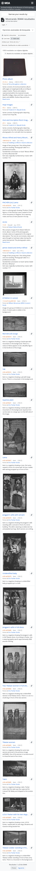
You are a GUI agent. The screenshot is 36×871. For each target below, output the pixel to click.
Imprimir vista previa (9, 35)
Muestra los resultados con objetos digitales (19, 53)
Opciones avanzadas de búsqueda (16, 30)
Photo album (8, 79)
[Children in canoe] (10, 298)
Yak (4, 369)
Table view (16, 38)
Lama (5, 457)
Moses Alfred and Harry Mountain (16, 138)
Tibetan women (9, 742)
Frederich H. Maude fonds (17, 110)
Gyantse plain (8, 400)
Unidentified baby (10, 573)
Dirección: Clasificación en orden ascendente (15, 45)
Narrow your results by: (18, 14)
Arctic (5, 222)
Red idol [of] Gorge (10, 334)
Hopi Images (8, 105)
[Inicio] (6, 3)
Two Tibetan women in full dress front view (16, 686)
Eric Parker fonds (14, 208)
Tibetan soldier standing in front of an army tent (16, 848)
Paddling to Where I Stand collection (20, 143)
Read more (6, 99)
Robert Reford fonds (15, 227)
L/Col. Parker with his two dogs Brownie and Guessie (16, 814)
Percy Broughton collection (17, 84)
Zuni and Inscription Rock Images (16, 120)
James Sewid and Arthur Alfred (15, 248)
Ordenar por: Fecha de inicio (10, 42)
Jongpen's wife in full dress (13, 627)
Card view (6, 38)
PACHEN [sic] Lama (10, 202)
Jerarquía (23, 35)
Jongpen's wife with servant (14, 515)
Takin (5, 779)
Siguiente (21, 868)
